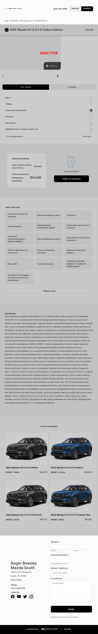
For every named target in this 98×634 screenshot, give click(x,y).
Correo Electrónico (60, 555)
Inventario (14, 21)
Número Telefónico (59, 568)
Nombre (55, 542)
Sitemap (66, 629)
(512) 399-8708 (60, 9)
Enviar (71, 609)
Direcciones (16, 580)
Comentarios (57, 578)
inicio (7, 21)
